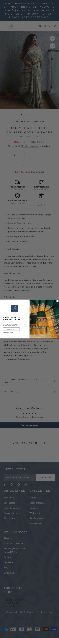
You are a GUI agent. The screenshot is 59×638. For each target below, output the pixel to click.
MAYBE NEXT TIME (8, 332)
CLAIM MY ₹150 (11, 329)
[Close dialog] (57, 301)
